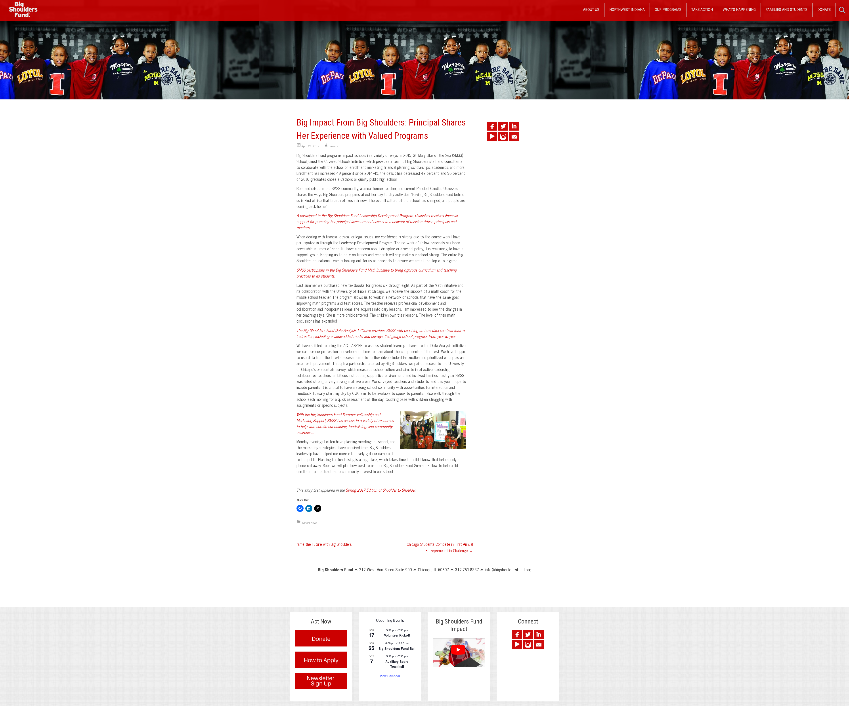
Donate (824, 10)
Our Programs (668, 10)
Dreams (333, 145)
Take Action (702, 10)
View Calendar (390, 676)
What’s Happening (739, 10)
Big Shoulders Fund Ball (397, 648)
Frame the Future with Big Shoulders (321, 544)
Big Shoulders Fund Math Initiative (362, 269)
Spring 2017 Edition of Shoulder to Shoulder (380, 490)
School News (309, 522)
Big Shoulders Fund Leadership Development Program (370, 215)
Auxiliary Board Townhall (397, 664)
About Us (591, 10)
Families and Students (786, 10)
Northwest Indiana (627, 10)
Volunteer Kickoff (397, 635)
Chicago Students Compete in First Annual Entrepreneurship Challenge (440, 547)
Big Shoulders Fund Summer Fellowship (342, 414)
